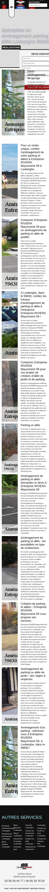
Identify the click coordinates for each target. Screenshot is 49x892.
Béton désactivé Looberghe (18, 827)
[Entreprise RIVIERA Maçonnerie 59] (24, 866)
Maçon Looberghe (18, 834)
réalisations (11, 47)
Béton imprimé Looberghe (6, 844)
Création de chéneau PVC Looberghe (41, 842)
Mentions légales (37, 888)
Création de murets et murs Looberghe (41, 832)
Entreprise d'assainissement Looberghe (7, 828)
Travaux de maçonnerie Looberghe (29, 833)
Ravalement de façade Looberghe (18, 841)
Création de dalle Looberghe (29, 841)
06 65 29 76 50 (35, 880)
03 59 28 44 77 (14, 880)
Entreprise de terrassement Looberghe (7, 836)
